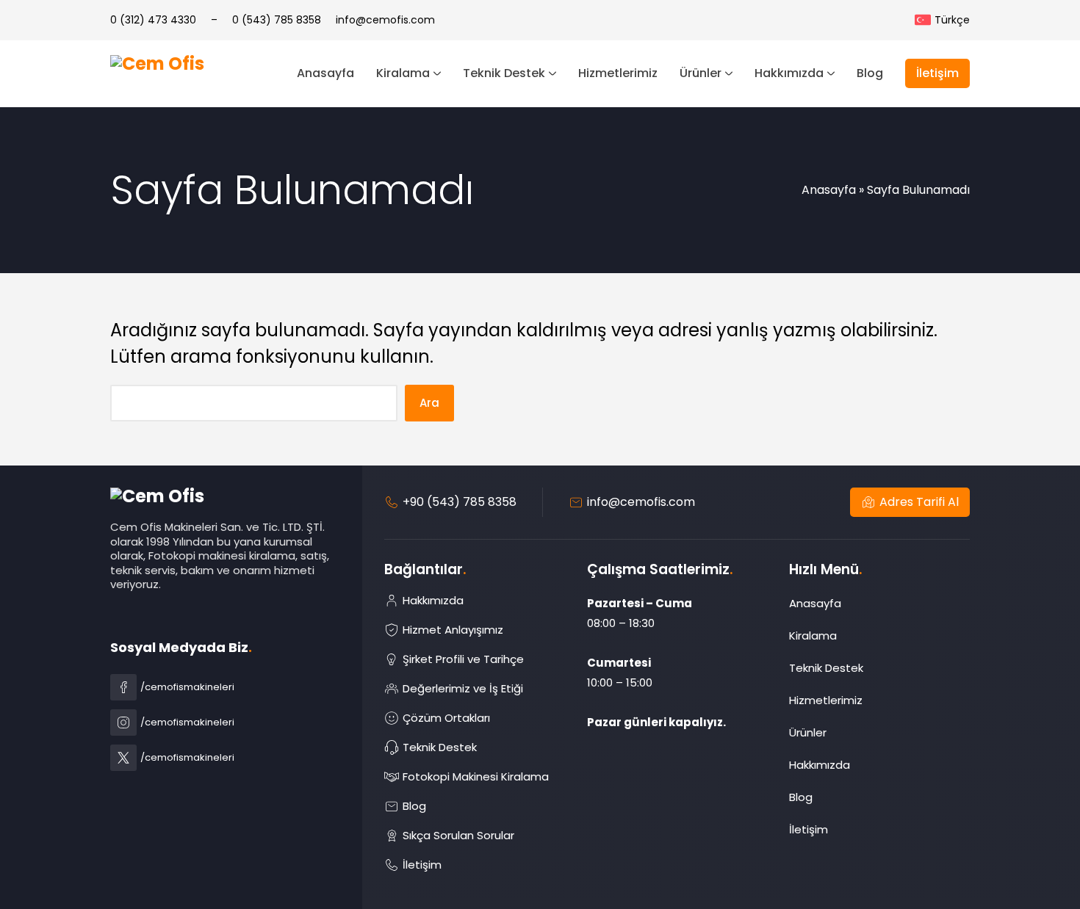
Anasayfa (829, 189)
